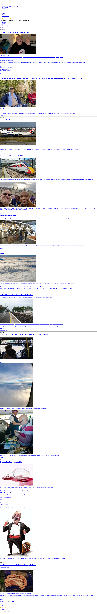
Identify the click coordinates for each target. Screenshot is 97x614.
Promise (8, 611)
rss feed (3, 10)
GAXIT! (3, 253)
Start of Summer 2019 (8, 216)
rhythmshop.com (5, 7)
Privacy (5, 611)
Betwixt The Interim (5, 16)
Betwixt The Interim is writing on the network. (11, 6)
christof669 (4, 8)
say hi (3, 24)
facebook (3, 9)
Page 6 (1, 27)
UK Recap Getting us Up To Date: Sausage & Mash (18, 565)
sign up (3, 14)
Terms (3, 611)
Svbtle (3, 605)
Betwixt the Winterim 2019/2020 (11, 156)
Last (13, 601)
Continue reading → (3, 73)
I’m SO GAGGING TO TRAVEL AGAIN (14, 32)
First (1, 601)
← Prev (3, 601)
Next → (11, 601)
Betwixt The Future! (7, 120)
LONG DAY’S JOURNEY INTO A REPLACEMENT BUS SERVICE (24, 335)
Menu (3, 4)
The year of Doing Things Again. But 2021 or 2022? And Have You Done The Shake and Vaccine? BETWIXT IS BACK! (41, 78)
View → (1, 151)
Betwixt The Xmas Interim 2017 (11, 462)
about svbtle (4, 13)
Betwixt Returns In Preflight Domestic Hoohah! (16, 295)
